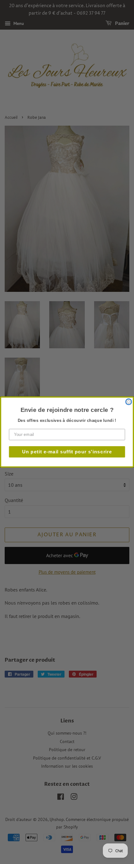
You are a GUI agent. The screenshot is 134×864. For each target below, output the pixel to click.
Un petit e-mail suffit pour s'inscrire (67, 451)
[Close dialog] (129, 402)
